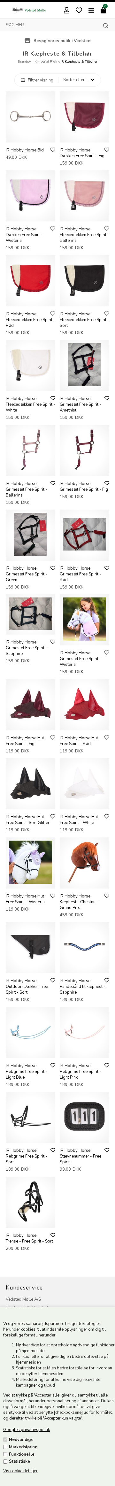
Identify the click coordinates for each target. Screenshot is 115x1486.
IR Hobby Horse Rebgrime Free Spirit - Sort (26, 1156)
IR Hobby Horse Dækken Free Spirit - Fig (82, 153)
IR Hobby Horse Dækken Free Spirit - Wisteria (25, 234)
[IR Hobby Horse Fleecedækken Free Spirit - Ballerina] (84, 215)
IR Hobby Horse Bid (25, 150)
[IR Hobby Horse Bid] (30, 136)
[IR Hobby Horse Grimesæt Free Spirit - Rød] (84, 555)
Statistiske (19, 1461)
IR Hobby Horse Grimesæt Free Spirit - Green (26, 574)
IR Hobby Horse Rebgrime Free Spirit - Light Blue (26, 1071)
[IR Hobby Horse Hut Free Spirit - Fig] (30, 724)
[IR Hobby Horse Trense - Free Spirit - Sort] (30, 1222)
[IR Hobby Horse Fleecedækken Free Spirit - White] (30, 385)
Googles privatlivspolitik (26, 1430)
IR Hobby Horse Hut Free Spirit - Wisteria (25, 899)
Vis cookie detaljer (20, 1471)
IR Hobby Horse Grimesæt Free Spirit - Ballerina (26, 489)
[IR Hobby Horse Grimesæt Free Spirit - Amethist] (84, 385)
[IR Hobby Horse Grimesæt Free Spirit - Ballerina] (30, 470)
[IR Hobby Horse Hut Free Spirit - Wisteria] (30, 882)
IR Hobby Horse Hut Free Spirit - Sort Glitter (28, 820)
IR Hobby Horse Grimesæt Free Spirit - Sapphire (26, 648)
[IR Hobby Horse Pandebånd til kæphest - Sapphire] (84, 967)
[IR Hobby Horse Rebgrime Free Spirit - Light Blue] (30, 1052)
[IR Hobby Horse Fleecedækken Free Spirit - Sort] (84, 300)
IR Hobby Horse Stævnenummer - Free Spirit (80, 1156)
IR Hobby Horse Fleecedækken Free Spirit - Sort (84, 319)
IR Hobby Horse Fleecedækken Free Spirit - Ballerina (84, 234)
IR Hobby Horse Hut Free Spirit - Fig (25, 741)
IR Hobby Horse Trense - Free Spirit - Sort (29, 1238)
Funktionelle (21, 1454)
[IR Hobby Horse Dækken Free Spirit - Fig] (84, 136)
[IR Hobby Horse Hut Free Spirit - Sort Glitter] (30, 803)
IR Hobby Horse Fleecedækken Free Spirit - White (30, 404)
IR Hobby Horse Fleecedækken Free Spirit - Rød (30, 319)
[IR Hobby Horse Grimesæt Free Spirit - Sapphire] (30, 628)
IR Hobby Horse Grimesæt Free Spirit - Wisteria (80, 658)
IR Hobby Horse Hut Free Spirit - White (79, 820)
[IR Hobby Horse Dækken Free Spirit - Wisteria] (30, 215)
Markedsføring (23, 1447)
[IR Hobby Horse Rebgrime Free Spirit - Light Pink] (84, 1052)
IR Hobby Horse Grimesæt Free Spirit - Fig (84, 486)
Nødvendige (21, 1440)
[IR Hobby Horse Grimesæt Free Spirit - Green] (30, 555)
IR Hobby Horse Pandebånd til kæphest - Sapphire (82, 986)
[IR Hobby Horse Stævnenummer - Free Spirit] (84, 1137)
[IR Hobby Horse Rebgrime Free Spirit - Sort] (30, 1137)
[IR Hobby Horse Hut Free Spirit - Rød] (84, 724)
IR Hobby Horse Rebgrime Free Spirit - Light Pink (80, 1071)
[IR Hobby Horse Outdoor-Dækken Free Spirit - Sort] (30, 967)
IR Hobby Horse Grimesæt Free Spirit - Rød (80, 574)
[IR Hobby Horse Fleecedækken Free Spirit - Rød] (30, 300)
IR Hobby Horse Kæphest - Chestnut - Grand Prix (80, 902)
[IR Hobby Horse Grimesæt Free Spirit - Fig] (84, 470)
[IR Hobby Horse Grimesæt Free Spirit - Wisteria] (84, 639)
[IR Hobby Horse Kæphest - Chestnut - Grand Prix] (84, 882)
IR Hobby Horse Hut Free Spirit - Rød (79, 741)
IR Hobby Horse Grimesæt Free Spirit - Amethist (80, 404)
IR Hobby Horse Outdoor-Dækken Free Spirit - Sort (27, 986)
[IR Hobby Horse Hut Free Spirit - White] (84, 803)
